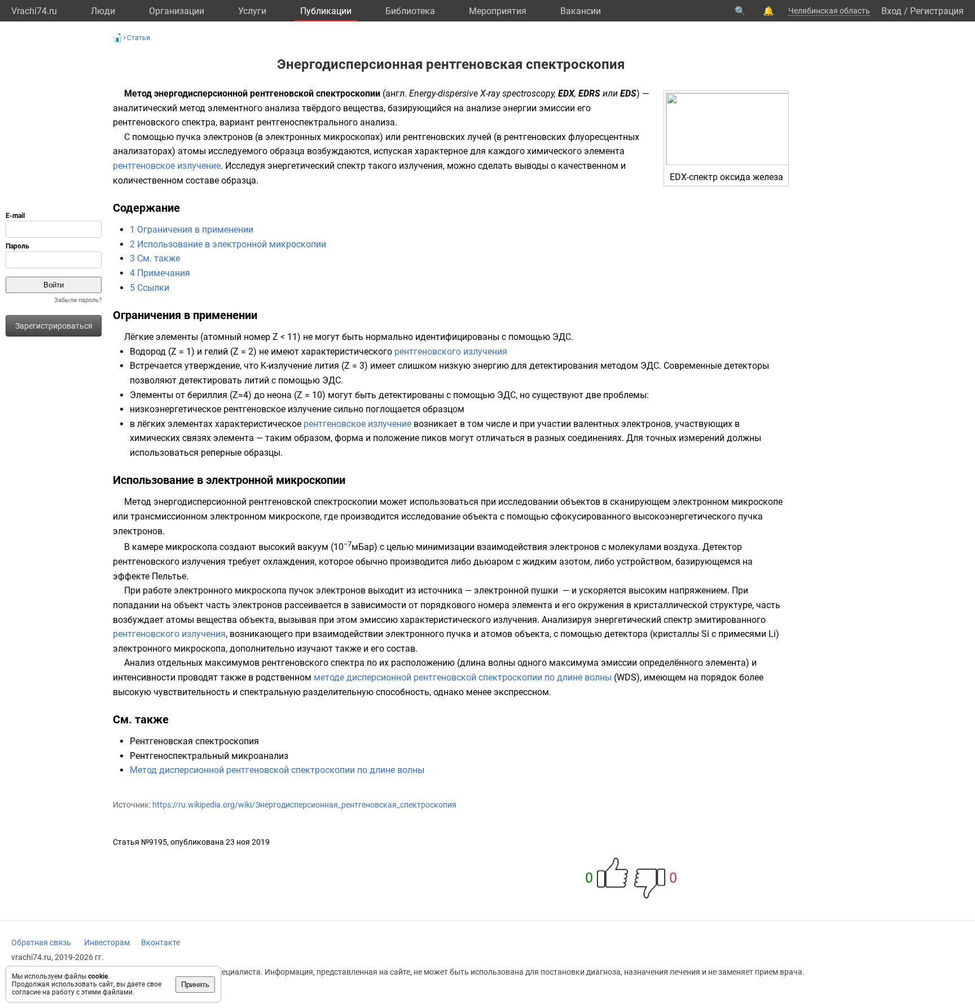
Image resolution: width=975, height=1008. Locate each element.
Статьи (138, 38)
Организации (176, 11)
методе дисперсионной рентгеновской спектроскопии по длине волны (463, 677)
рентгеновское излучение (167, 165)
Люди (103, 11)
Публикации (326, 11)
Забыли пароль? (78, 300)
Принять (195, 984)
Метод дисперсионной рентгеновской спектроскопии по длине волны (277, 770)
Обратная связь (41, 942)
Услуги (252, 11)
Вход (891, 11)
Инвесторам (107, 942)
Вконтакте (160, 942)
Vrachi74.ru (34, 11)
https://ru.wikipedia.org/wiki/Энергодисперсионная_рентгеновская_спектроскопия (304, 804)
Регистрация (937, 11)
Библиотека (410, 11)
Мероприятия (497, 11)
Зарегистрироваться (54, 325)
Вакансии (580, 11)
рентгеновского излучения (450, 351)
